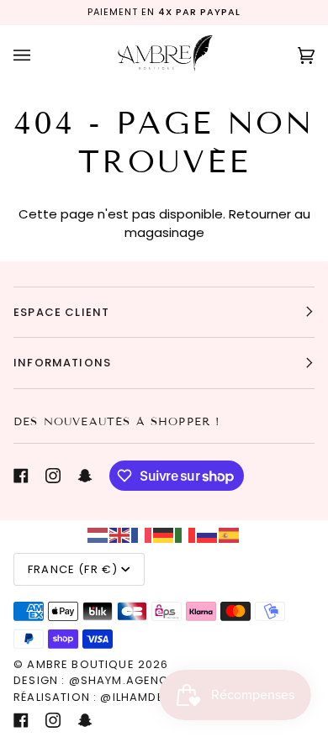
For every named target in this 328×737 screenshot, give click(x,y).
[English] (120, 534)
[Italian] (186, 534)
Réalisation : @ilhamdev (92, 697)
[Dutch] (98, 534)
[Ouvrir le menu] (38, 55)
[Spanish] (230, 534)
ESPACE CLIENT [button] (61, 312)
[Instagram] (53, 475)
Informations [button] (62, 363)
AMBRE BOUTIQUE (80, 664)
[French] (142, 534)
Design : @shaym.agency (94, 680)
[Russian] (208, 534)
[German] (164, 534)
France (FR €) (73, 569)
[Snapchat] (85, 475)
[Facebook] (21, 475)
